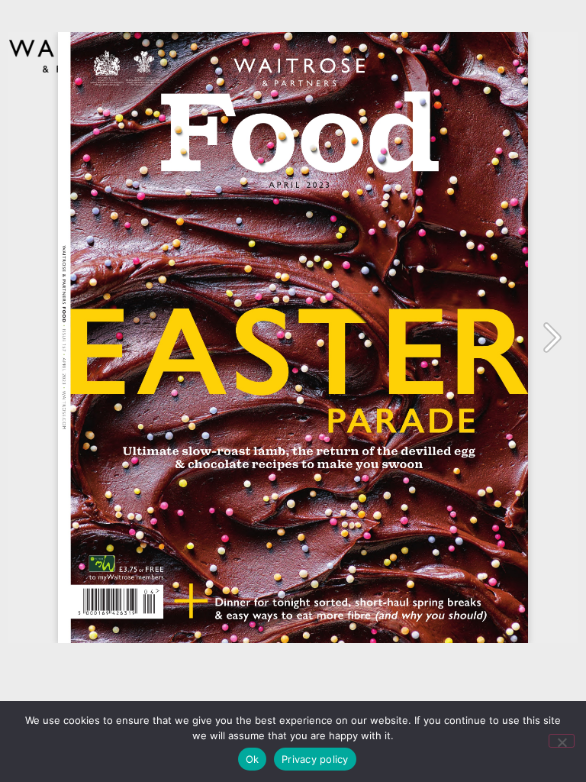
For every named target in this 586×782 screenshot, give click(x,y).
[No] (562, 741)
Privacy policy (315, 759)
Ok (252, 759)
